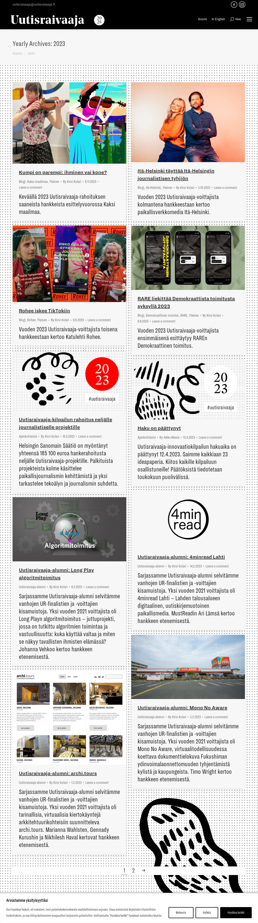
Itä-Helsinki (153, 188)
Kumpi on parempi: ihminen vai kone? (63, 172)
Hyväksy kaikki (236, 912)
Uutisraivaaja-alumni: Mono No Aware (182, 707)
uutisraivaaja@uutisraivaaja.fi (34, 4)
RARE (183, 315)
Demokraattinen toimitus (162, 315)
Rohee (31, 320)
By (72, 182)
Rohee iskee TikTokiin (44, 310)
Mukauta (181, 912)
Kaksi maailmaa (37, 182)
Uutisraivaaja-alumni (151, 566)
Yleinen (54, 182)
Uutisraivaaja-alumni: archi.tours (58, 773)
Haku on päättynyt (159, 428)
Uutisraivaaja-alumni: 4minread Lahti (181, 557)
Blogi (22, 182)
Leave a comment (30, 187)
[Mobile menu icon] (249, 19)
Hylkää (207, 912)
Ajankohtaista (28, 436)
